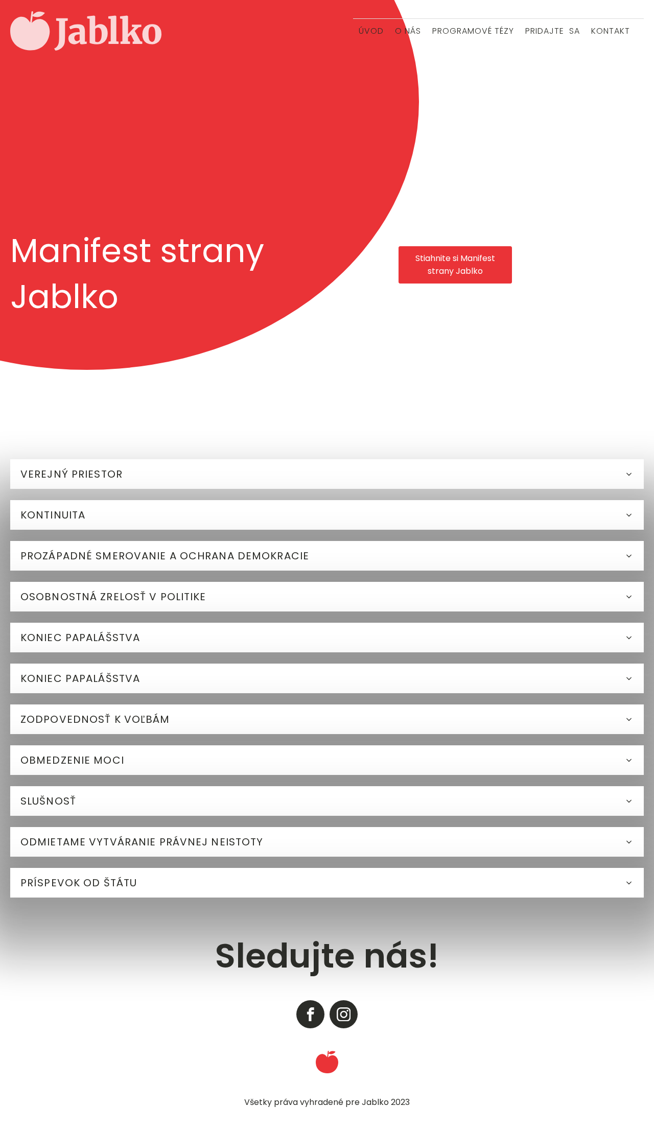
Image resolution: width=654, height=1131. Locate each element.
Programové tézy (473, 31)
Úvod (371, 31)
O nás (408, 31)
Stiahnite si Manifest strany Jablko (455, 264)
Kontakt (610, 31)
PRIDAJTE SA (552, 31)
